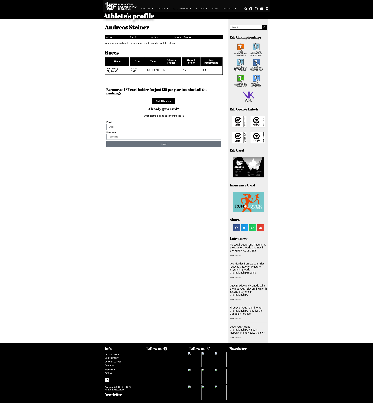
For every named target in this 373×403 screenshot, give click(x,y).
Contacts (109, 365)
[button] (245, 8)
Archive (108, 373)
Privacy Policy (112, 354)
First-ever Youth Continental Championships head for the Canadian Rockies (246, 310)
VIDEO (215, 9)
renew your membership (143, 43)
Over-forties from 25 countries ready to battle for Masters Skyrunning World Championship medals (247, 268)
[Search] (264, 27)
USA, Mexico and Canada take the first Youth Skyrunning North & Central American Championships (248, 290)
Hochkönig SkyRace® (112, 70)
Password (111, 132)
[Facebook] (250, 8)
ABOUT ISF (146, 9)
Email (109, 122)
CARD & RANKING (181, 9)
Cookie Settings (113, 361)
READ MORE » (235, 256)
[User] (266, 8)
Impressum (110, 369)
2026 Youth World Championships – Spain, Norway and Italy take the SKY (247, 329)
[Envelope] (261, 8)
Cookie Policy (112, 357)
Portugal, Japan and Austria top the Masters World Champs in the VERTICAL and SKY (248, 247)
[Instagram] (256, 8)
